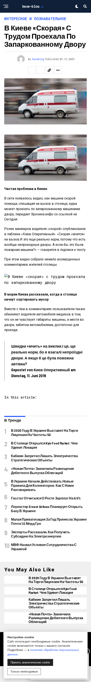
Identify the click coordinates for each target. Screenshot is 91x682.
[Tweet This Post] (40, 70)
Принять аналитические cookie (30, 662)
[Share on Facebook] (32, 70)
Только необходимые (24, 671)
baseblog (38, 59)
